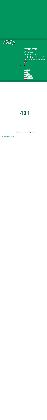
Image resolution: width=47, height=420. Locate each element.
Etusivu (30, 49)
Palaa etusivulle (8, 137)
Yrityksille (34, 57)
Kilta (28, 52)
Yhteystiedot (35, 59)
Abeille (30, 54)
